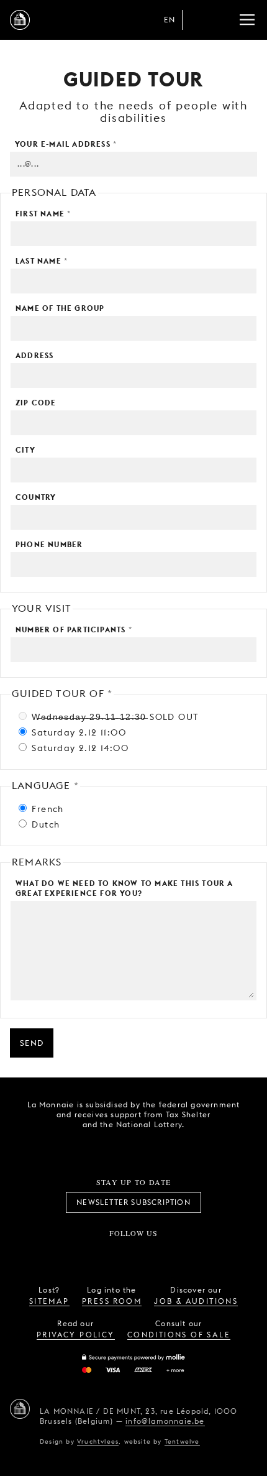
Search (222, 20)
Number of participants (74, 629)
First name (43, 213)
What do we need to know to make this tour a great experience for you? (124, 888)
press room (112, 1301)
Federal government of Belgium (90, 1146)
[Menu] (247, 20)
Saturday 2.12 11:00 (77, 732)
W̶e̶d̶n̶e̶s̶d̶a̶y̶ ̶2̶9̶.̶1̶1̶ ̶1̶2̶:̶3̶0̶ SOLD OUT (113, 717)
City (25, 449)
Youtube (147, 1253)
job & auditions (196, 1301)
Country (36, 497)
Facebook (65, 1253)
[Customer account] (197, 20)
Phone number (49, 544)
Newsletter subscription (133, 1202)
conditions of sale (178, 1334)
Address (34, 355)
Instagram (92, 1253)
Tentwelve (182, 1441)
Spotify (174, 1253)
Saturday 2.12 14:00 (79, 748)
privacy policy (76, 1334)
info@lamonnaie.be (164, 1421)
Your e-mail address (66, 144)
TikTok (120, 1253)
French (46, 809)
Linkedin (202, 1253)
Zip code (36, 402)
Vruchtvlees (98, 1441)
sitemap (49, 1301)
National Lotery (159, 1147)
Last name (42, 260)
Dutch (44, 824)
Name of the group (60, 308)
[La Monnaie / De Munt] (20, 1409)
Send (31, 1043)
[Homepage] (20, 20)
